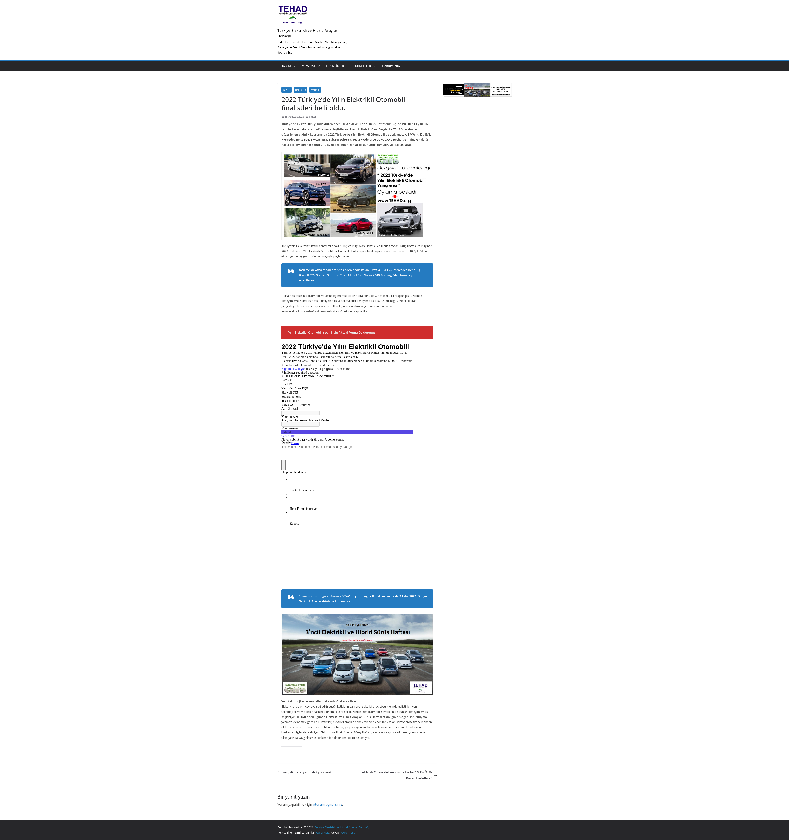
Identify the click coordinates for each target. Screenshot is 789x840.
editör (312, 117)
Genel (286, 90)
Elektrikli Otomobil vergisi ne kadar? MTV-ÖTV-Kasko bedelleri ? (396, 775)
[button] (317, 66)
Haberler (288, 66)
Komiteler (363, 66)
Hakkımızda (391, 66)
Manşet (315, 90)
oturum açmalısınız (327, 804)
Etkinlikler (335, 66)
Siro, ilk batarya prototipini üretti (307, 772)
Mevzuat (308, 66)
